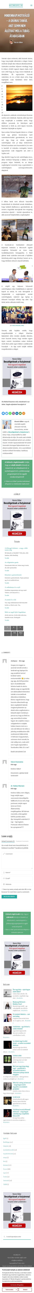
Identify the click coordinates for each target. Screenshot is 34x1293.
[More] (23, 413)
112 (14, 633)
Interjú (5, 1157)
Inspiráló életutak (8, 1154)
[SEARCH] (4, 1237)
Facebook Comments (22, 841)
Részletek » (20, 998)
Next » (20, 633)
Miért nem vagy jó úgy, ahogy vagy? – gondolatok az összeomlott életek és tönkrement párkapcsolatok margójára (21, 1071)
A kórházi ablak (17, 1056)
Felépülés (5, 1146)
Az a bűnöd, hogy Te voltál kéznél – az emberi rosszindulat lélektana (22, 1043)
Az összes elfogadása (17, 1285)
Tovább (7, 558)
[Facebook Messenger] (3, 413)
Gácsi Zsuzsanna (17, 762)
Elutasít (25, 1289)
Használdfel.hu (16, 6)
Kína (4, 1161)
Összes (5, 1169)
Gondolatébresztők (8, 1150)
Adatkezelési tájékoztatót (21, 484)
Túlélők (5, 1184)
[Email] (20, 413)
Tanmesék (6, 1180)
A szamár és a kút (10, 600)
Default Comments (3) (8, 841)
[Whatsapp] (10, 413)
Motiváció (5, 1165)
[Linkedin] (16, 413)
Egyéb (4, 1138)
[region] (17, 1280)
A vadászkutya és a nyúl (12, 587)
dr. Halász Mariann (17, 786)
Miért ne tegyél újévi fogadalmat (15, 612)
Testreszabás (9, 1289)
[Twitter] (6, 413)
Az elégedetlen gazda (11, 562)
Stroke (5, 1177)
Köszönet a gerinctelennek (13, 575)
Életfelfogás (6, 1142)
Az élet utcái (16, 1097)
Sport (4, 1173)
